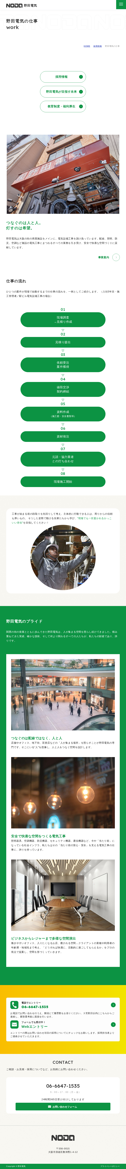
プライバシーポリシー (110, 1166)
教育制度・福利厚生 (61, 106)
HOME (87, 46)
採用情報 (97, 46)
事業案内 (103, 257)
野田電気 (30, 5)
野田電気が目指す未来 (61, 91)
